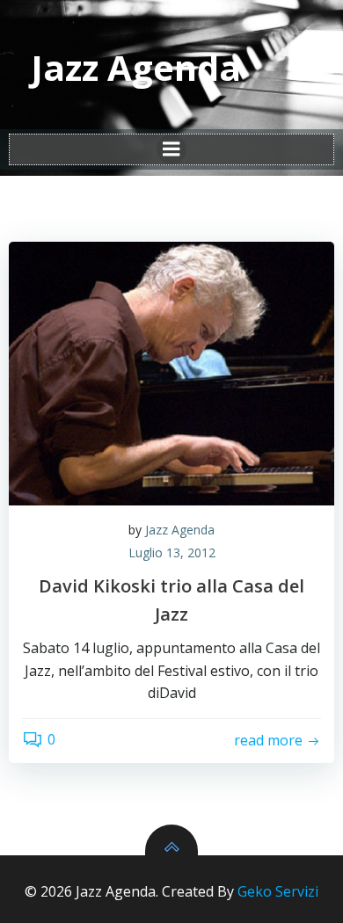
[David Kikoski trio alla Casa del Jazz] (171, 373)
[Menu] (171, 149)
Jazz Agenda (180, 529)
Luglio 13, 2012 (171, 552)
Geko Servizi (277, 891)
